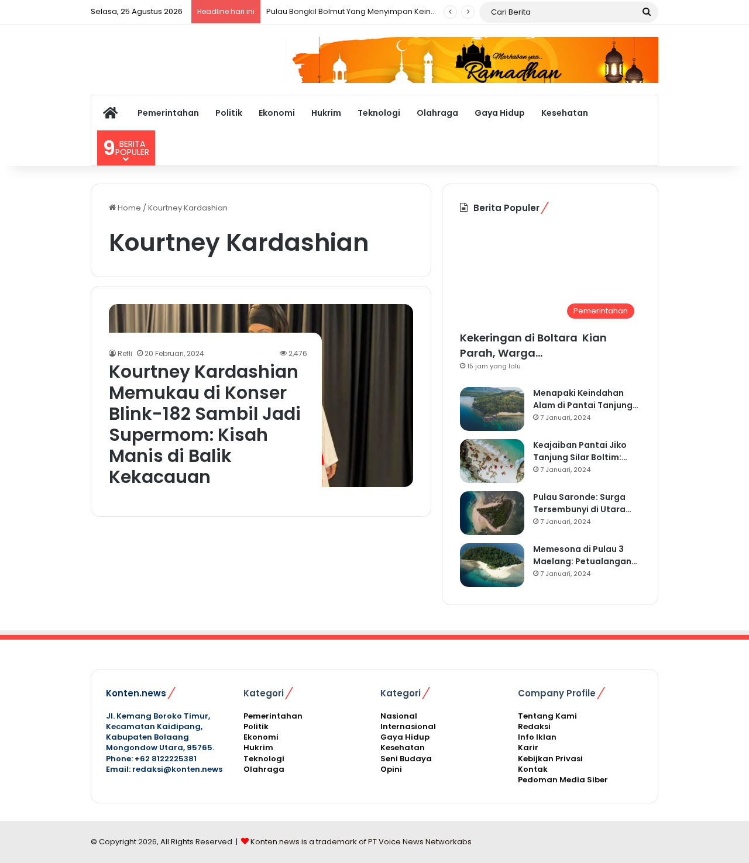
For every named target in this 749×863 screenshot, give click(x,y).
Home (128, 207)
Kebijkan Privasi (550, 758)
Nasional (398, 716)
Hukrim (326, 113)
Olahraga (437, 113)
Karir (528, 747)
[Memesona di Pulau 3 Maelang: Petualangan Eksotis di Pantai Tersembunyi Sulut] (492, 565)
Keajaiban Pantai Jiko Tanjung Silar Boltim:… (580, 451)
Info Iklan (537, 737)
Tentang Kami (547, 716)
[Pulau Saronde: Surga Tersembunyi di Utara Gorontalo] (492, 513)
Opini (391, 769)
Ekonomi (277, 113)
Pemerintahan (168, 113)
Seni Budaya (406, 758)
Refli (125, 353)
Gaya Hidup (500, 113)
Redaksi (534, 726)
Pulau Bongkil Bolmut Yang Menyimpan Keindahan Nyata (373, 11)
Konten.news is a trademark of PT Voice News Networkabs (361, 841)
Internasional (408, 726)
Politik (228, 113)
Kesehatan (564, 113)
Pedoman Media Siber (563, 779)
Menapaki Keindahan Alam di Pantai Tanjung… (585, 399)
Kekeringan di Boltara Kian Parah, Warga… (533, 345)
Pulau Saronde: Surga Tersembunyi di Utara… (582, 503)
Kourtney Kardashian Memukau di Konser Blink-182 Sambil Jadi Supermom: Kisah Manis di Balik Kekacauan (205, 424)
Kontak (533, 769)
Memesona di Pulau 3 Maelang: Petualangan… (585, 555)
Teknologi (379, 113)
